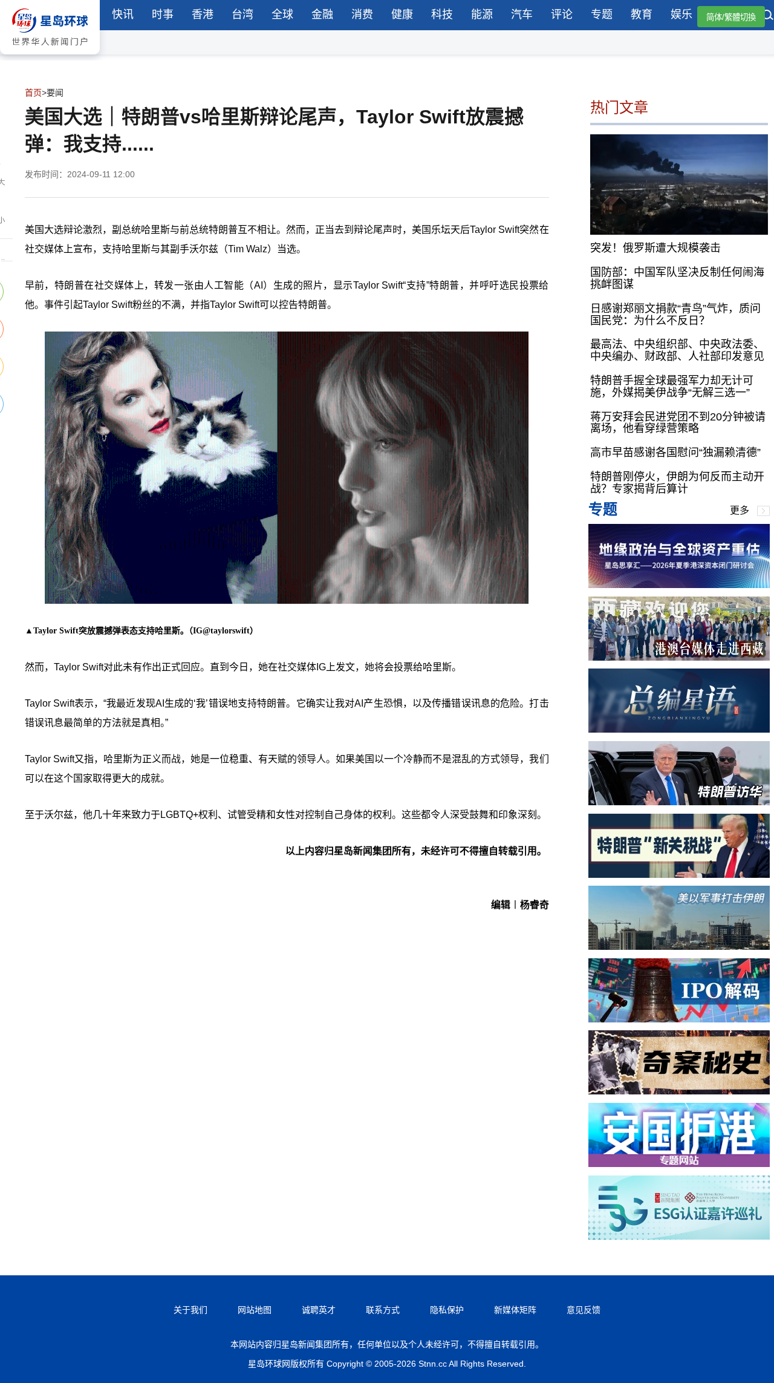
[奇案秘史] (679, 1091)
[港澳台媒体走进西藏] (679, 657)
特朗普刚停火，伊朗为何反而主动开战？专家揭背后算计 (677, 483)
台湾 (242, 14)
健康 (402, 14)
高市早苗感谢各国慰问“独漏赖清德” (675, 452)
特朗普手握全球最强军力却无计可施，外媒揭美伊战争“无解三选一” (671, 386)
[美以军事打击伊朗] (679, 946)
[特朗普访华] (679, 802)
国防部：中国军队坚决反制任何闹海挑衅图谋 (677, 278)
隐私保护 (447, 1310)
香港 (202, 14)
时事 (163, 14)
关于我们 (190, 1310)
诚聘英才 (319, 1310)
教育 (641, 14)
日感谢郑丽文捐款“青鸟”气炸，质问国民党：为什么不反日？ (675, 314)
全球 (282, 14)
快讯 (123, 14)
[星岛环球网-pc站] (50, 57)
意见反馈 (583, 1310)
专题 (602, 14)
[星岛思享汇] (679, 585)
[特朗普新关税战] (679, 874)
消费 (362, 14)
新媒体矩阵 (515, 1310)
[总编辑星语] (679, 729)
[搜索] (768, 16)
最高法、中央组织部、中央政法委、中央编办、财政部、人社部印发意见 (677, 350)
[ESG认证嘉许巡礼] (679, 1236)
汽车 (522, 14)
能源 (482, 14)
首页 (33, 92)
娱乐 (681, 14)
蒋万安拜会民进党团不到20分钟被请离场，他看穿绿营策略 (678, 423)
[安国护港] (679, 1164)
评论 (562, 14)
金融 (322, 14)
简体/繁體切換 (731, 17)
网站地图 (255, 1310)
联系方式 (383, 1310)
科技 (442, 14)
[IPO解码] (679, 1019)
